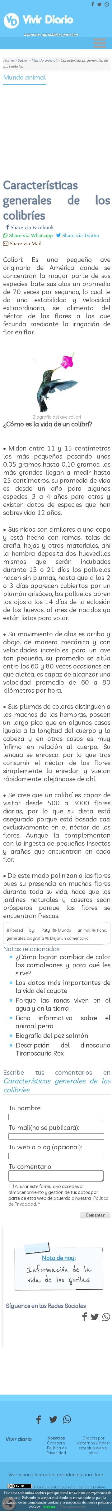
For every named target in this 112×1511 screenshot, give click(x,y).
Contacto (56, 1442)
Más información (73, 1507)
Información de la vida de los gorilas (58, 1274)
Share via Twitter (80, 235)
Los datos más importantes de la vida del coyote (63, 986)
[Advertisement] (56, 127)
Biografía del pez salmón (52, 1035)
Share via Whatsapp (30, 235)
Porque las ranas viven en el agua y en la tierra (63, 1004)
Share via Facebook (31, 227)
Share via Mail (25, 243)
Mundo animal (24, 77)
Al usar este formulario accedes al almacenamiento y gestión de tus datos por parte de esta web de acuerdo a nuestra (58, 1195)
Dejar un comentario (69, 938)
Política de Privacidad (56, 1450)
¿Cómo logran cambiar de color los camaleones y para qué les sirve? (63, 965)
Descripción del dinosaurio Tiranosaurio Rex (63, 1049)
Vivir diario (19, 1439)
